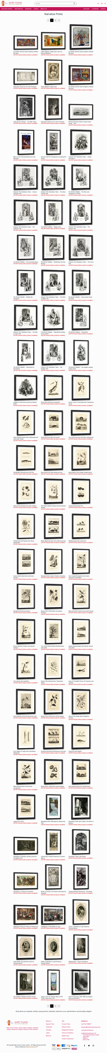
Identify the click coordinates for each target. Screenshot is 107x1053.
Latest (36, 9)
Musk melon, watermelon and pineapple (52, 786)
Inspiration (19, 9)
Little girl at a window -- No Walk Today (24, 122)
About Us (44, 9)
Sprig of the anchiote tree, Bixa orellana (24, 506)
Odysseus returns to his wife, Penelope (52, 122)
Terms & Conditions (67, 1033)
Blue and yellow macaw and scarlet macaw (81, 611)
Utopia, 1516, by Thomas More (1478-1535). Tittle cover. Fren (52, 997)
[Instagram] (93, 1046)
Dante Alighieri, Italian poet (49, 87)
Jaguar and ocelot (18, 821)
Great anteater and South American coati (25, 716)
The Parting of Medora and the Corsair (24, 997)
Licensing (95, 9)
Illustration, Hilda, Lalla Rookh (77, 856)
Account (86, 9)
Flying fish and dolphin (75, 751)
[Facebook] (84, 1046)
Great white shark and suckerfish (50, 402)
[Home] (11, 5)
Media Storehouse (31, 1047)
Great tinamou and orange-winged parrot (80, 472)
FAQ (63, 1021)
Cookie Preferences (68, 1039)
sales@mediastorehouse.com (91, 1027)
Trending (28, 9)
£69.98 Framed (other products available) (25, 55)
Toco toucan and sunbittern (21, 681)
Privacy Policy (66, 1024)
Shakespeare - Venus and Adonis (78, 961)
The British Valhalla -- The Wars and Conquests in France (79, 192)
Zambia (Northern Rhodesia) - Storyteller (80, 891)
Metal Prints (65, 1036)
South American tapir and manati (50, 437)
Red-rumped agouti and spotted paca (79, 786)
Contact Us (84, 1021)
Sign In (103, 9)
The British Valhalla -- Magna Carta (51, 227)
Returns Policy (66, 1027)
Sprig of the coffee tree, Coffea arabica (52, 716)
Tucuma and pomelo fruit (76, 506)
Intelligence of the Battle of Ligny (50, 926)
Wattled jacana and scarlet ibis (77, 541)
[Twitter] (89, 1046)
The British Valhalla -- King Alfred (78, 332)
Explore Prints (7, 9)
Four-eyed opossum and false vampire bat (81, 437)
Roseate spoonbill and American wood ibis (53, 751)
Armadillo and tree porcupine (21, 611)
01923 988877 (87, 1024)
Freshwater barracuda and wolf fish (23, 472)
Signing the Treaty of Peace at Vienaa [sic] (25, 926)
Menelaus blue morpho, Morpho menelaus (53, 576)
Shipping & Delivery (67, 1030)
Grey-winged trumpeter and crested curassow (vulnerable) (79, 576)
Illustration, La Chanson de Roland (23, 891)
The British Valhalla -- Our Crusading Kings (25, 262)
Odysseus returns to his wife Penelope (24, 87)
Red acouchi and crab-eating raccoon (51, 472)
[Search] (74, 4)
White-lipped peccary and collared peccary (53, 541)
